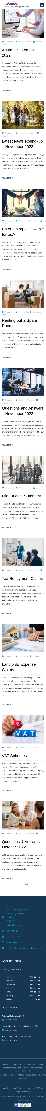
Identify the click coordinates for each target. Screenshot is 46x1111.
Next (27, 884)
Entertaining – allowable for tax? (16, 1036)
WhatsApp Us (12, 942)
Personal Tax (34, 221)
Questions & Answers (27, 400)
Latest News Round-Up (27, 133)
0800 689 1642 (14, 930)
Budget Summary (25, 41)
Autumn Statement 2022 (13, 1016)
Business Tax (23, 221)
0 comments (9, 41)
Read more (7, 90)
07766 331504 (13, 936)
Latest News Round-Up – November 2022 (20, 1026)
